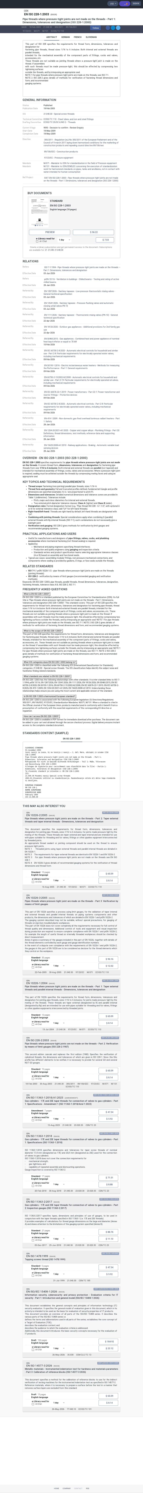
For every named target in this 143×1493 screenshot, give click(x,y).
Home (56, 1488)
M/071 (37, 31)
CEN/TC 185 (84, 1280)
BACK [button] (24, 27)
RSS (87, 1488)
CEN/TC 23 (91, 1125)
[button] (95, 27)
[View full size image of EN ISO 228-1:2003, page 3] (39, 212)
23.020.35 (78, 1125)
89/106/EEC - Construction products (61, 152)
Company (67, 1488)
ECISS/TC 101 (85, 1409)
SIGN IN (136, 3)
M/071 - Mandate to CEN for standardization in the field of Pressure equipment (80, 163)
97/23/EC (27, 31)
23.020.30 (79, 1191)
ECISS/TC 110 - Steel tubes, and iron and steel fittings (69, 119)
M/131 (45, 31)
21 (46, 250)
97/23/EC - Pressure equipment (58, 158)
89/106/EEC (71, 27)
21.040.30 (47, 27)
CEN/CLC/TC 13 (83, 1355)
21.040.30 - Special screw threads (59, 114)
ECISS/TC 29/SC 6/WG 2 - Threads (60, 122)
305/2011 (59, 27)
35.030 (70, 1355)
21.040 (51, 250)
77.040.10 (71, 1409)
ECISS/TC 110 (57, 31)
